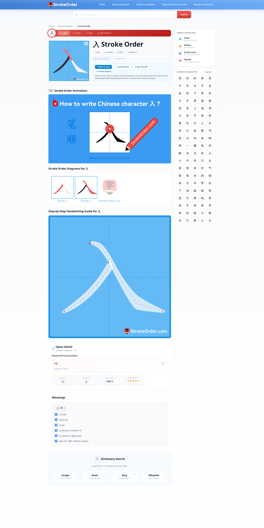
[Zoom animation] (86, 43)
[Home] (63, 4)
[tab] (64, 33)
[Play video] (109, 128)
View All (208, 72)
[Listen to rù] (163, 363)
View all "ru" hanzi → (62, 369)
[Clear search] (173, 14)
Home (51, 26)
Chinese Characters (65, 26)
